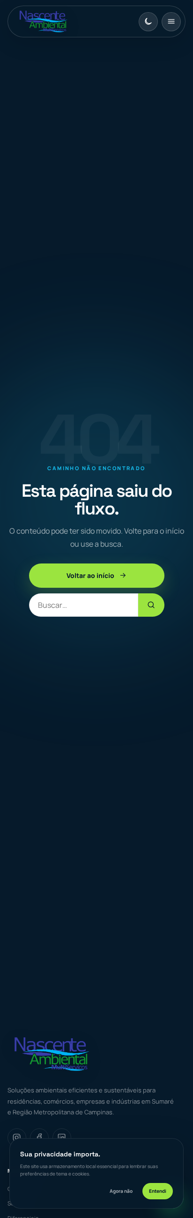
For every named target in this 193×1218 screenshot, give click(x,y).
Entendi (157, 1191)
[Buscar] (151, 605)
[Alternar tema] (148, 21)
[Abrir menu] (171, 21)
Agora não (121, 1191)
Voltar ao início (90, 575)
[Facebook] (39, 1137)
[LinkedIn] (61, 1137)
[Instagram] (16, 1137)
